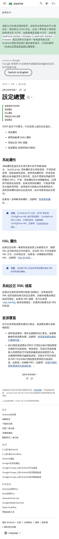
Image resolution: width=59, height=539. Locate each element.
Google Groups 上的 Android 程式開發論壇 (21, 472)
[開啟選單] (4, 3)
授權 (37, 522)
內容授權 (37, 390)
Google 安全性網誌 (11, 463)
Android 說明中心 (10, 489)
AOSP (4, 84)
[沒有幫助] (25, 90)
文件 (13, 84)
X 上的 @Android (10, 449)
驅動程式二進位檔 (10, 437)
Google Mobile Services (13, 502)
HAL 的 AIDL (24, 257)
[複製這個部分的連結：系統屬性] (19, 160)
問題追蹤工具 (8, 512)
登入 (54, 3)
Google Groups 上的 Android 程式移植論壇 (21, 477)
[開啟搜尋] (41, 3)
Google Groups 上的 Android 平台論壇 (19, 468)
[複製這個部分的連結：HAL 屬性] (20, 241)
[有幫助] (20, 90)
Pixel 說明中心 (8, 493)
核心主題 (22, 84)
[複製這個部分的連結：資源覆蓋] (19, 318)
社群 (19, 522)
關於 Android (8, 522)
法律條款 (28, 522)
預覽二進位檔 (8, 428)
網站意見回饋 (10, 527)
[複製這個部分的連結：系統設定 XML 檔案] (35, 286)
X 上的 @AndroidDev (11, 454)
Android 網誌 (8, 458)
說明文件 (6, 12)
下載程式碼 (7, 423)
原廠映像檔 (7, 433)
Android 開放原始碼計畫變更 (20, 46)
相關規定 (6, 419)
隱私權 (45, 522)
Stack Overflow (9, 507)
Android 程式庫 (9, 414)
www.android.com (10, 498)
